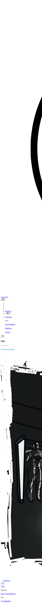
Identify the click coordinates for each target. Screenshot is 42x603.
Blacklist (12, 594)
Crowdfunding (10, 324)
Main (2, 594)
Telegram (8, 317)
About (7, 594)
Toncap (7, 332)
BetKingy (8, 328)
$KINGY (8, 311)
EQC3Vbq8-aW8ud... (9, 349)
